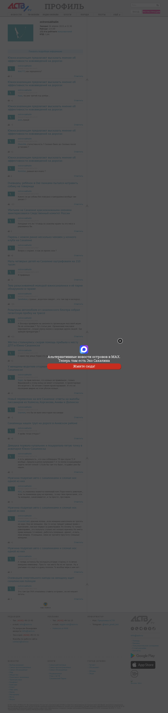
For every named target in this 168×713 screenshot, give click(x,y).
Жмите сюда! (84, 366)
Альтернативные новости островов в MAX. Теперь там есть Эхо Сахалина (84, 359)
